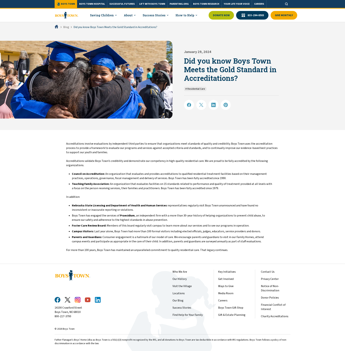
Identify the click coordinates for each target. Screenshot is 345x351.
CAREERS (259, 4)
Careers (222, 300)
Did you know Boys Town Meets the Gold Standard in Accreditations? (115, 27)
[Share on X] (201, 105)
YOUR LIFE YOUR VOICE (237, 4)
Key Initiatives (227, 272)
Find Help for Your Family (187, 315)
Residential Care (195, 89)
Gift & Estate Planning (231, 315)
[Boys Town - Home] (67, 15)
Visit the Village (182, 286)
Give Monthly (284, 15)
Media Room (225, 293)
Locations (178, 293)
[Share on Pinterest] (226, 105)
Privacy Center (270, 279)
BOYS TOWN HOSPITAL (92, 4)
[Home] (57, 27)
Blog (66, 27)
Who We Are (179, 272)
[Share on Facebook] (189, 105)
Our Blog (177, 300)
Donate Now (221, 15)
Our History (179, 279)
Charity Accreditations (274, 316)
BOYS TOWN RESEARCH (206, 4)
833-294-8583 (256, 15)
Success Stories (181, 308)
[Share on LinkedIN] (213, 105)
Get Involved (226, 279)
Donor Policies (270, 298)
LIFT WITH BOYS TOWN (152, 4)
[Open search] (286, 4)
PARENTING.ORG (179, 4)
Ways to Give (226, 286)
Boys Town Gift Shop (230, 308)
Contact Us (268, 272)
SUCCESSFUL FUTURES (122, 4)
